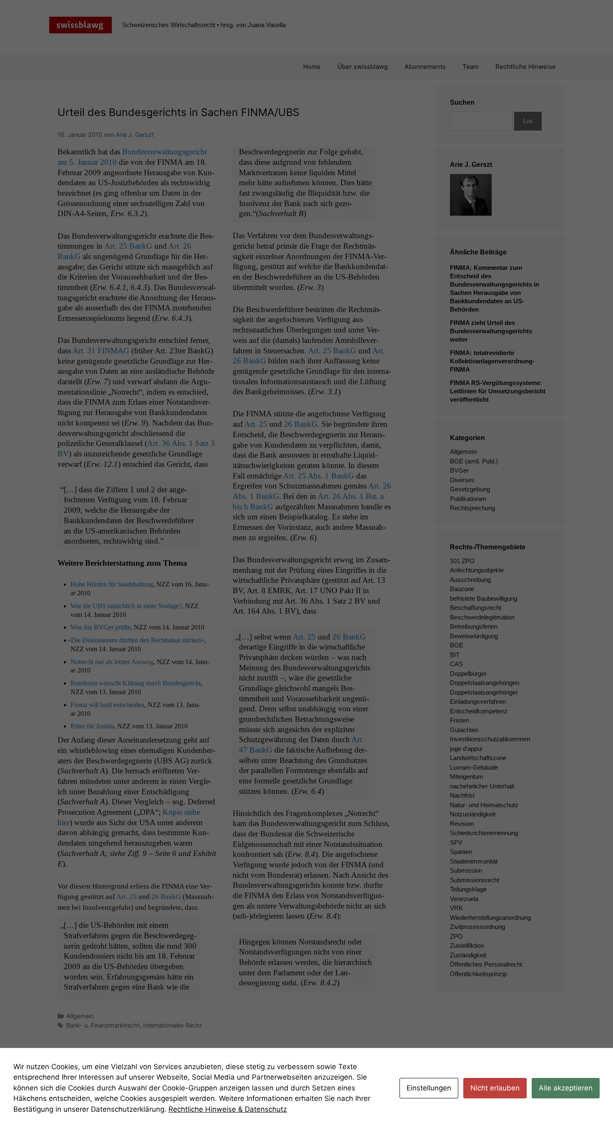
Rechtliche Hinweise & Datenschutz (227, 1109)
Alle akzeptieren (566, 1088)
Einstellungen (429, 1088)
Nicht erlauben (495, 1088)
